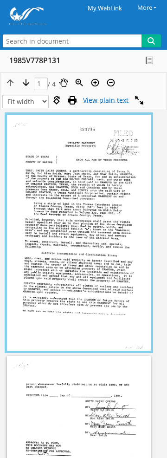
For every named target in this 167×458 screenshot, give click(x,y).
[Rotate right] (56, 100)
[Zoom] (79, 83)
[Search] (151, 40)
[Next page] (26, 83)
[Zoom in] (95, 83)
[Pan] (63, 83)
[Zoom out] (111, 83)
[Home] (39, 16)
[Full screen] (139, 100)
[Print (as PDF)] (72, 100)
